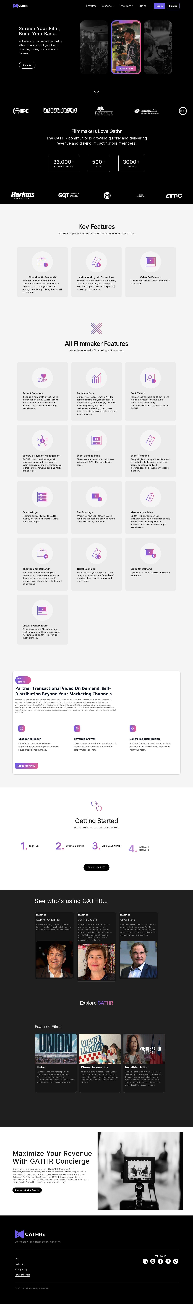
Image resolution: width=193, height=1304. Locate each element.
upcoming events (101, 1256)
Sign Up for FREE (96, 867)
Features (91, 5)
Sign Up (27, 65)
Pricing (143, 5)
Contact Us (20, 1264)
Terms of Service (22, 1275)
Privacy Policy (21, 1269)
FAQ (16, 1258)
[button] (108, 6)
